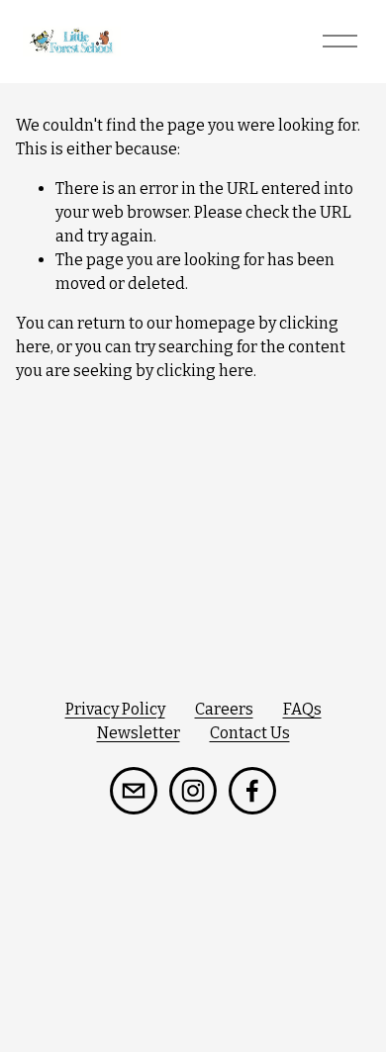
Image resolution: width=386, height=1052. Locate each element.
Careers (224, 709)
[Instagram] (193, 790)
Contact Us (250, 732)
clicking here (204, 370)
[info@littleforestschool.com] (133, 790)
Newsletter (138, 732)
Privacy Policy (115, 709)
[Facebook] (252, 790)
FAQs (302, 709)
